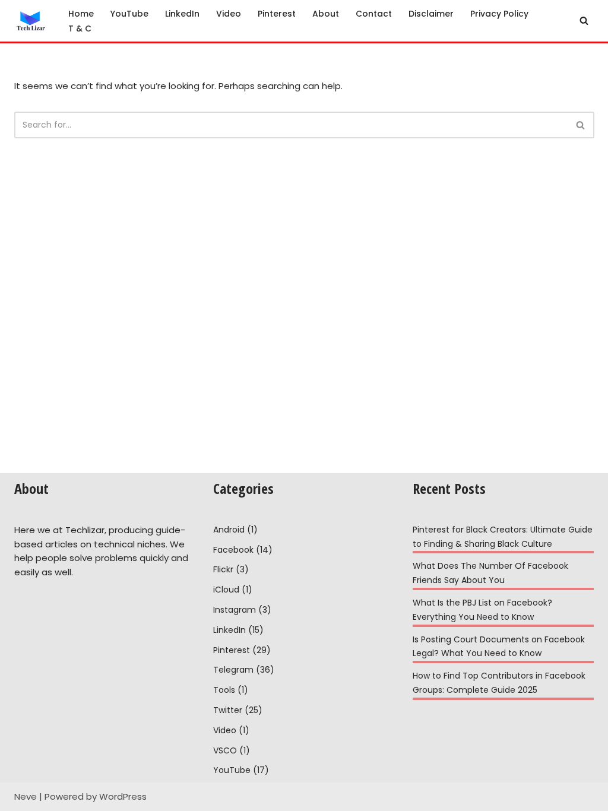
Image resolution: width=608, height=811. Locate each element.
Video (228, 14)
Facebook (233, 550)
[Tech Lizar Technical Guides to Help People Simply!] (31, 21)
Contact (374, 14)
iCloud (226, 589)
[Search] (584, 20)
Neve (25, 796)
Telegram (233, 670)
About (325, 14)
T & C (79, 28)
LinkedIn (182, 14)
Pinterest (277, 14)
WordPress (123, 796)
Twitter (227, 710)
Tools (224, 690)
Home (81, 14)
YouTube (129, 14)
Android (229, 530)
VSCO (225, 750)
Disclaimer (431, 14)
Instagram (234, 610)
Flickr (223, 569)
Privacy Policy (499, 14)
